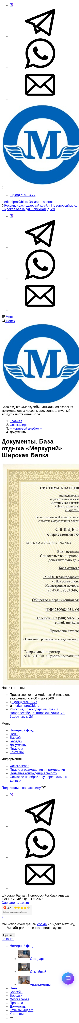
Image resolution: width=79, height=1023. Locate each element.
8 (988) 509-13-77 (22, 195)
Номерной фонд (22, 730)
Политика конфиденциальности (33, 773)
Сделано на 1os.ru (15, 902)
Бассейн (16, 737)
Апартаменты (40, 984)
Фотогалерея (19, 766)
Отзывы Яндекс (21, 1010)
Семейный (38, 971)
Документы (18, 745)
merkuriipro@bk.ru (15, 202)
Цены (14, 734)
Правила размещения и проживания (37, 769)
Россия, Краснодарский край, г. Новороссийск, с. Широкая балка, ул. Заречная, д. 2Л (39, 207)
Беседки (16, 741)
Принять (8, 935)
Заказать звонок (41, 202)
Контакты (17, 752)
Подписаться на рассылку (22, 788)
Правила (16, 748)
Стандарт (37, 958)
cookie (42, 924)
